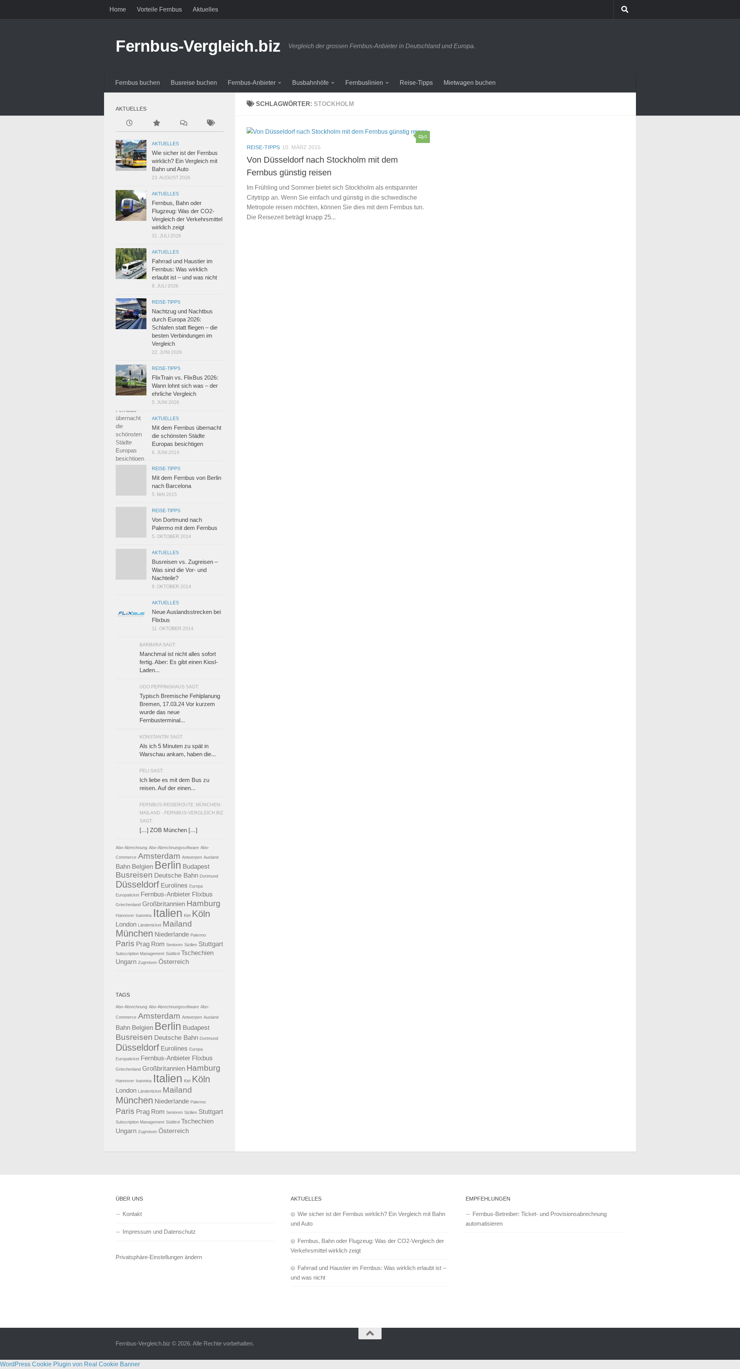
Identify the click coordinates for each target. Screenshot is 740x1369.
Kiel (187, 915)
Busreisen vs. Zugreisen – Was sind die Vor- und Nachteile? (185, 569)
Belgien (142, 866)
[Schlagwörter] (210, 124)
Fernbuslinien (364, 82)
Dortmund (209, 876)
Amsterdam (159, 855)
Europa (196, 886)
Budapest (196, 866)
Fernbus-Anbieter (252, 82)
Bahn (123, 866)
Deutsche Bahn (176, 875)
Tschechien (197, 953)
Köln (201, 913)
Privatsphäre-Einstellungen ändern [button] (159, 1257)
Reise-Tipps (416, 82)
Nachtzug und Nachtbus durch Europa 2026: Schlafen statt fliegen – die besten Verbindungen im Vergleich (184, 327)
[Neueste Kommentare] (183, 124)
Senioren (174, 944)
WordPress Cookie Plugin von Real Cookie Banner (70, 1364)
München (134, 933)
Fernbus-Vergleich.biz (198, 46)
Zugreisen (147, 962)
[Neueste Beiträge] (129, 124)
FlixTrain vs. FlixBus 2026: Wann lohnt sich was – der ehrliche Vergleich (185, 385)
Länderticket (149, 925)
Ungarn (126, 961)
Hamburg (203, 903)
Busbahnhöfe (310, 82)
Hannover (125, 915)
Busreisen (134, 874)
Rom (158, 944)
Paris (125, 943)
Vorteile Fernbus (159, 9)
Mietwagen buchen (470, 82)
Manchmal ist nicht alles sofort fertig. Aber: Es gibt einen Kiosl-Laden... (179, 662)
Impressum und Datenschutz (159, 1231)
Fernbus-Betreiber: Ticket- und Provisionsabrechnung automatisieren (536, 1219)
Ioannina (143, 915)
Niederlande (172, 934)
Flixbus (202, 894)
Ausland (211, 857)
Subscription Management (140, 953)
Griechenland (128, 904)
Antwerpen (192, 857)
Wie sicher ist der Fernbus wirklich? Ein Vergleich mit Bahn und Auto (185, 161)
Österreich (173, 961)
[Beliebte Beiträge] (156, 124)
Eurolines (174, 885)
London (126, 924)
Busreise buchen (194, 82)
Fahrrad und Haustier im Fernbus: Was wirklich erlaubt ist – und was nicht (184, 269)
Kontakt (132, 1214)
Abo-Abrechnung (131, 847)
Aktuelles (205, 9)
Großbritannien (163, 904)
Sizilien (190, 944)
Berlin (168, 865)
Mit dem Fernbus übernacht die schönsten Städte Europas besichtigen (186, 435)
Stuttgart (210, 944)
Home (117, 9)
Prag (143, 944)
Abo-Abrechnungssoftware (174, 847)
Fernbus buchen (137, 82)
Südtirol (173, 953)
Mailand (177, 923)
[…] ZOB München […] (168, 830)
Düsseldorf (137, 884)
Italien (167, 912)
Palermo (198, 935)
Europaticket (127, 895)
